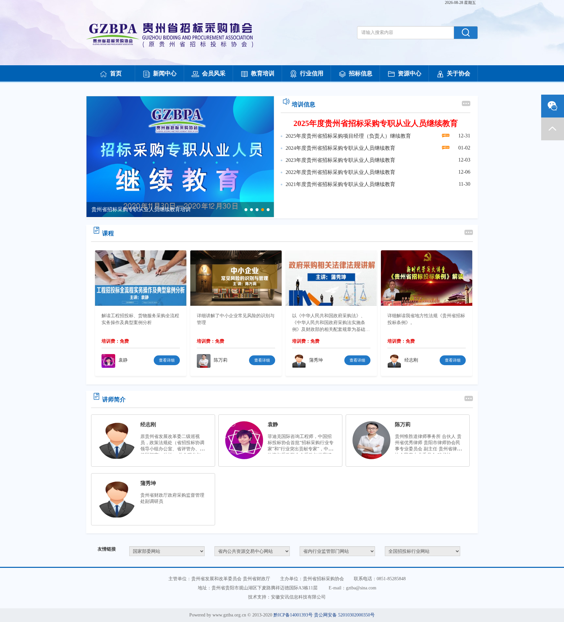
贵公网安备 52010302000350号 (344, 615)
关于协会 (458, 73)
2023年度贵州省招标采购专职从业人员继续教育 (340, 160)
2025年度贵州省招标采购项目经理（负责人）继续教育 (348, 136)
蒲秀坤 (148, 483)
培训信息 (303, 104)
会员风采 (214, 73)
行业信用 (311, 73)
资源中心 (409, 73)
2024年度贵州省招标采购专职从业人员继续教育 (340, 148)
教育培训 (262, 73)
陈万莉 (403, 424)
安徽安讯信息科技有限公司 (298, 597)
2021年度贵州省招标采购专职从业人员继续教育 (340, 184)
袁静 (273, 424)
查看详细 (167, 360)
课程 (108, 233)
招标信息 (360, 73)
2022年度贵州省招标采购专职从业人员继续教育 (340, 172)
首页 (116, 73)
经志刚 (148, 424)
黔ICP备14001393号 (293, 615)
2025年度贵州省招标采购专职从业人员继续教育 (375, 123)
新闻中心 (165, 73)
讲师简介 (114, 399)
